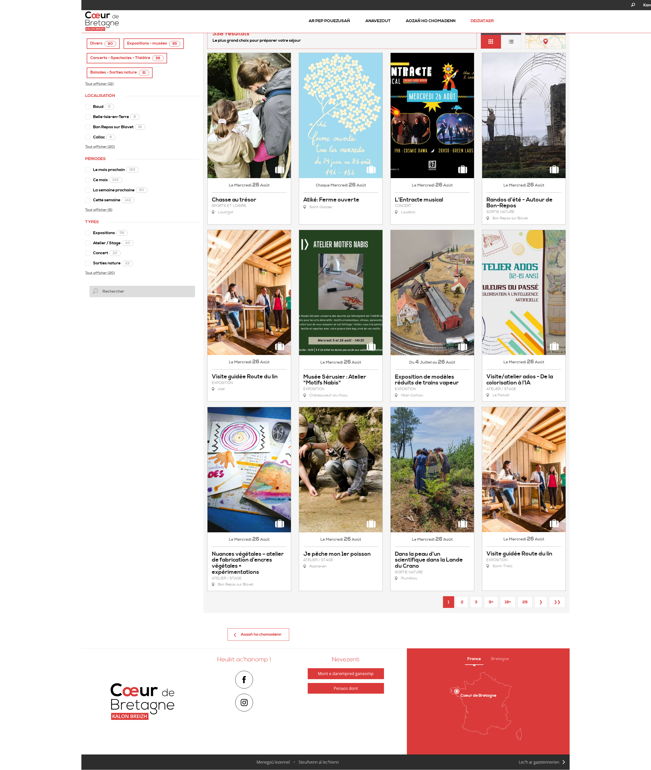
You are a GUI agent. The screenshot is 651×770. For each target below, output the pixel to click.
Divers (101, 43)
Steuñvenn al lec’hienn (319, 762)
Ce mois (106, 179)
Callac (102, 137)
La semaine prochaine (118, 190)
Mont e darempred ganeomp (346, 673)
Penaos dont (346, 688)
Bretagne (500, 658)
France (474, 658)
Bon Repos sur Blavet (117, 127)
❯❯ (557, 602)
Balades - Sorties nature (118, 72)
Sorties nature (111, 263)
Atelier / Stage (111, 243)
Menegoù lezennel (273, 762)
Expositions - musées (152, 43)
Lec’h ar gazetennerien (539, 762)
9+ (491, 602)
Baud (102, 106)
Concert (105, 252)
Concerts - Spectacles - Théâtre (125, 58)
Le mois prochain (114, 169)
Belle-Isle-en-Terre (114, 116)
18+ (508, 602)
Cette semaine (112, 200)
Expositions (108, 232)
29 (525, 602)
